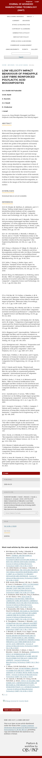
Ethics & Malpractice (21, 24)
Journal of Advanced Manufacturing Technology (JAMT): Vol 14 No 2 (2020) (22, 578)
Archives (26, 20)
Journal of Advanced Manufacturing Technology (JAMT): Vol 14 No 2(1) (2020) (20, 591)
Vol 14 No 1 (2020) (22, 65)
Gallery (34, 49)
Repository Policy (21, 37)
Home (4, 65)
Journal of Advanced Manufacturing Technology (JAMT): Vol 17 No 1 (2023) (21, 628)
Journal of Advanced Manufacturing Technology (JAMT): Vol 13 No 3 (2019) (19, 565)
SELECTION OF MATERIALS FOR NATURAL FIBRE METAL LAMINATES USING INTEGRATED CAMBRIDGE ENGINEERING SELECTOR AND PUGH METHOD (22, 600)
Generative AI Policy (21, 33)
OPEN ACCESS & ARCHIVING (21, 41)
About (30, 16)
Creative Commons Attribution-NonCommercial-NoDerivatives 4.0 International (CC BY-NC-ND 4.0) (20, 728)
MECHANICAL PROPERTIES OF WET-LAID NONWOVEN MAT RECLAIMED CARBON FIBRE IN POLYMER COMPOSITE (22, 613)
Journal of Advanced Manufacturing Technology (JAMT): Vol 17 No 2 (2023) (22, 646)
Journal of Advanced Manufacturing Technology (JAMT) (21, 7)
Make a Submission (11, 710)
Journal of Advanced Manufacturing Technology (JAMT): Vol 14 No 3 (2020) (19, 606)
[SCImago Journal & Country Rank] (15, 701)
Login (37, 1)
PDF (6, 473)
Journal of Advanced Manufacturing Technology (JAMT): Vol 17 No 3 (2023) (22, 662)
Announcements (12, 49)
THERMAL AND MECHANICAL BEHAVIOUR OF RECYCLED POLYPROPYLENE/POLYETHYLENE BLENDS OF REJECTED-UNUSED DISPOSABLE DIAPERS (21, 559)
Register (29, 1)
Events (25, 49)
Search (21, 57)
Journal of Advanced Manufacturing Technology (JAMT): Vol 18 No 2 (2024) (19, 690)
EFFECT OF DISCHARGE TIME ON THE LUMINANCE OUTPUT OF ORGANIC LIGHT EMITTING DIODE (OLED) (22, 586)
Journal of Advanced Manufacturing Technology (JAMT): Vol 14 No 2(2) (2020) (20, 618)
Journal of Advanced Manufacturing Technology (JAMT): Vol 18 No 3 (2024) (21, 676)
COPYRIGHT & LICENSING (21, 29)
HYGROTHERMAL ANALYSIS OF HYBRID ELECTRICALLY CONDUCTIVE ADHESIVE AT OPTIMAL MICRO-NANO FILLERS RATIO (22, 671)
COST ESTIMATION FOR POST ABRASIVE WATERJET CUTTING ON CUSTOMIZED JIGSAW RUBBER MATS (21, 624)
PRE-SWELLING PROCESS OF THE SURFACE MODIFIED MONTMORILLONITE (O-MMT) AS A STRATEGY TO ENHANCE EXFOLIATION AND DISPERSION (22, 573)
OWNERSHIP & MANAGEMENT (21, 45)
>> (6, 694)
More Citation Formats (13, 513)
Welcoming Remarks (15, 16)
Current (15, 20)
